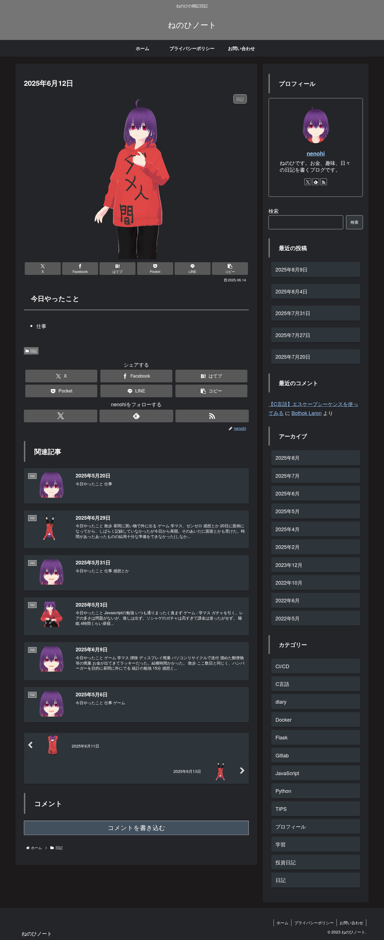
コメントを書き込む (136, 827)
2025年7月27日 (292, 334)
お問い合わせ (351, 922)
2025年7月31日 (292, 313)
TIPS (281, 808)
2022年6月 (287, 600)
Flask (281, 737)
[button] (230, 268)
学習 (280, 844)
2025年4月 (287, 528)
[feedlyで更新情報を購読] (136, 416)
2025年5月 (287, 511)
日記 (33, 350)
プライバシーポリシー (314, 922)
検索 (273, 210)
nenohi (316, 153)
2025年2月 (287, 546)
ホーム (282, 922)
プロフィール (290, 826)
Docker (283, 719)
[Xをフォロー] (60, 416)
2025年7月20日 (292, 356)
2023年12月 (288, 564)
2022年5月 (287, 618)
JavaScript (287, 773)
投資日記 (285, 861)
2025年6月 (287, 493)
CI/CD (282, 665)
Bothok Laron (307, 412)
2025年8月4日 (291, 291)
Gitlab (282, 755)
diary (280, 701)
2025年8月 (287, 457)
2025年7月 (287, 475)
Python (283, 790)
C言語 (282, 683)
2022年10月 (288, 582)
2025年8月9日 (291, 269)
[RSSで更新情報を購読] (212, 416)
